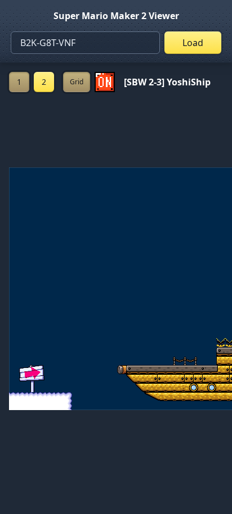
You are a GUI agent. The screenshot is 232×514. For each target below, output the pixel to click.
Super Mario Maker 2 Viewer (116, 16)
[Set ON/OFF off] (105, 82)
